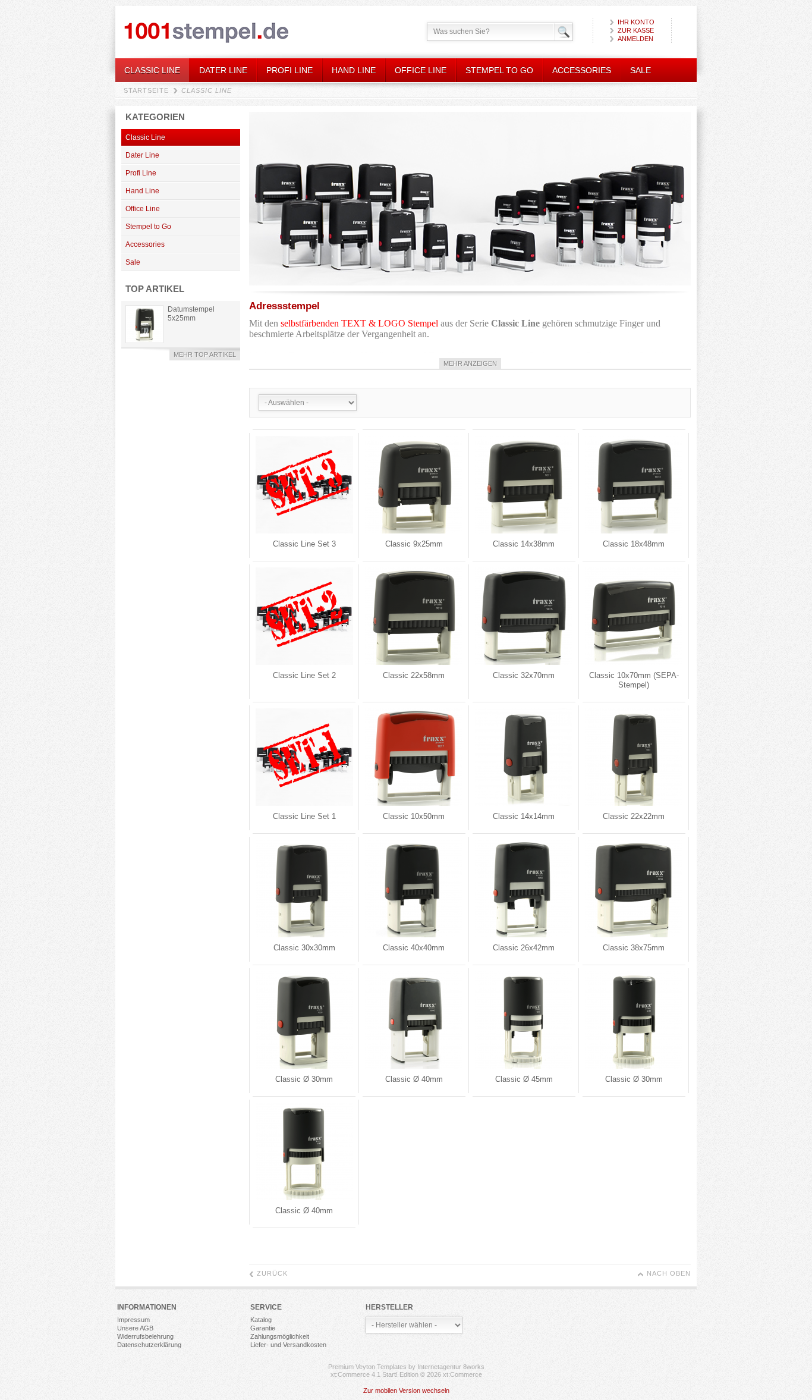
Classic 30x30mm (304, 947)
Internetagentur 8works (450, 1366)
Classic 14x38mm (524, 543)
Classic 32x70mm (524, 675)
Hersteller (389, 1307)
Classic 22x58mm (414, 675)
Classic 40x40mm (414, 947)
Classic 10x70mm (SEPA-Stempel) (634, 680)
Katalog (261, 1319)
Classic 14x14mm (524, 816)
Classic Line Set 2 (304, 675)
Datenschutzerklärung (149, 1344)
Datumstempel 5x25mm (191, 313)
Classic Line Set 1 (304, 816)
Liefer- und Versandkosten (288, 1344)
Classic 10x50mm (414, 816)
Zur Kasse (636, 30)
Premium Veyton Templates (367, 1366)
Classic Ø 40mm (414, 1079)
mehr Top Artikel (205, 354)
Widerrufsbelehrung (145, 1336)
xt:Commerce (462, 1374)
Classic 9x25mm (414, 543)
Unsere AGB (135, 1328)
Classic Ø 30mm (304, 1079)
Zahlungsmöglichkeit (279, 1336)
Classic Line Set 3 (304, 543)
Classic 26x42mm (524, 947)
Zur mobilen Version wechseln (406, 1390)
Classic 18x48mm (634, 543)
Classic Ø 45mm (524, 1079)
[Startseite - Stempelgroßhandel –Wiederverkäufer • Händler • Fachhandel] (207, 32)
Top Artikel (154, 289)
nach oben (669, 1273)
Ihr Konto (636, 22)
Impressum (133, 1319)
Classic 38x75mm (634, 947)
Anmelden (635, 38)
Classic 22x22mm (634, 816)
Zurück (272, 1273)
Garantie (262, 1328)
